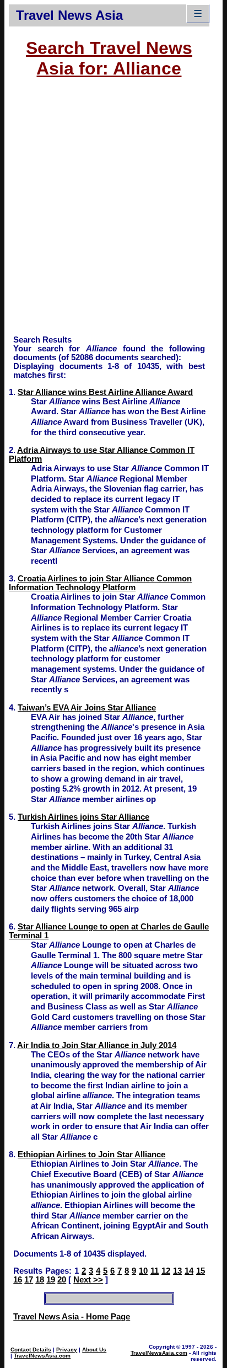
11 (154, 1271)
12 (165, 1271)
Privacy (66, 1349)
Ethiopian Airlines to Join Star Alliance (91, 1154)
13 (177, 1271)
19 (50, 1279)
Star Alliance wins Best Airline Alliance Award (105, 392)
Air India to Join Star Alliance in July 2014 (96, 1045)
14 (189, 1271)
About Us (94, 1349)
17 (28, 1279)
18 (39, 1279)
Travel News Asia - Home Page (71, 1316)
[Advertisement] (113, 211)
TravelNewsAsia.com (42, 1356)
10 (143, 1271)
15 (200, 1271)
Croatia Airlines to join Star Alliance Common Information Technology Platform (100, 583)
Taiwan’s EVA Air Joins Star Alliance (87, 707)
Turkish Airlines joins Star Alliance (83, 817)
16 (17, 1279)
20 (61, 1279)
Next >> (88, 1279)
